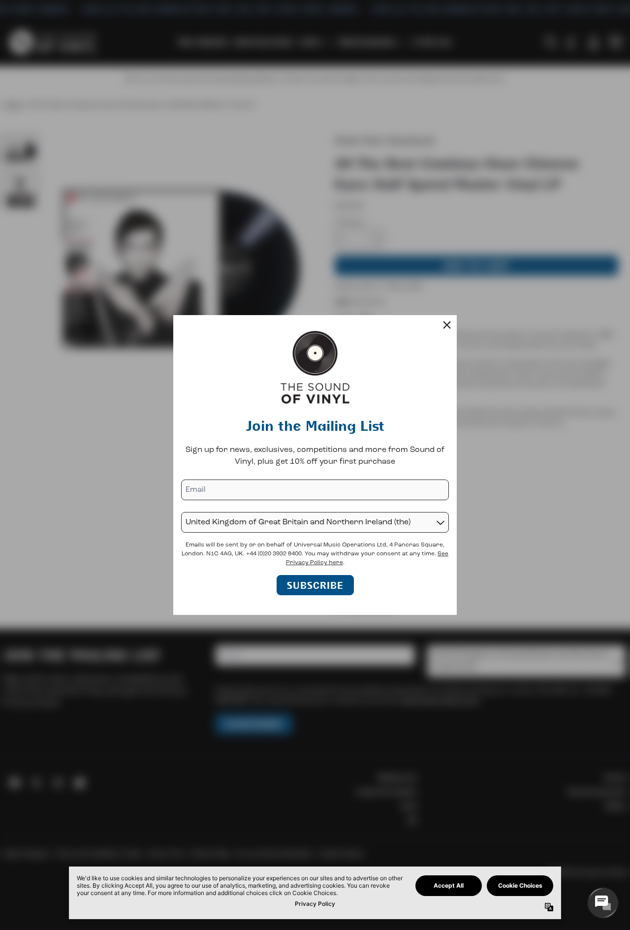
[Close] (447, 325)
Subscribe (315, 585)
